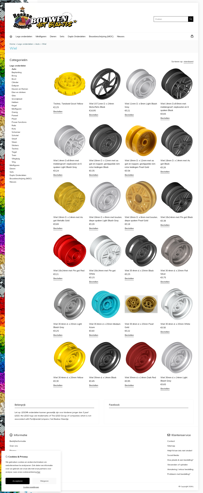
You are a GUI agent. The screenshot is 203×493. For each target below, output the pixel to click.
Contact (171, 441)
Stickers (15, 145)
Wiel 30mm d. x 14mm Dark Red (140, 377)
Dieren (53, 36)
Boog (14, 75)
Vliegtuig (16, 158)
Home (12, 44)
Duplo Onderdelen (76, 36)
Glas (14, 95)
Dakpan (15, 85)
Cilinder (15, 82)
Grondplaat (17, 99)
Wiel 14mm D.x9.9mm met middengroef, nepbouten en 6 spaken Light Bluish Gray (67, 163)
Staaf (14, 138)
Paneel (15, 115)
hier (38, 472)
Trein (14, 155)
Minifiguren (41, 36)
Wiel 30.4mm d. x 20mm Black (139, 270)
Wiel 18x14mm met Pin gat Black (176, 217)
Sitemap (171, 446)
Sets (62, 36)
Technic (15, 148)
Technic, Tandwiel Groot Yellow (68, 103)
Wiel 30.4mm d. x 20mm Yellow (68, 377)
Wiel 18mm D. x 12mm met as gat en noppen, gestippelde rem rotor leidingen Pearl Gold (140, 163)
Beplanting (17, 72)
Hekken (15, 102)
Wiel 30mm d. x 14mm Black (102, 377)
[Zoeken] (190, 19)
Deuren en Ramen (20, 89)
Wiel (44, 44)
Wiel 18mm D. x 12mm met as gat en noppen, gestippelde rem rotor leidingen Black (104, 163)
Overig (15, 112)
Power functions (19, 122)
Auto (37, 44)
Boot (14, 79)
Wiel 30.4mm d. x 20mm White (175, 324)
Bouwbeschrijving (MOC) (101, 36)
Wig (14, 162)
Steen (14, 142)
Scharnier (16, 132)
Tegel (14, 152)
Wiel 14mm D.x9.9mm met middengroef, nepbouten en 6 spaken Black (174, 107)
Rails (14, 125)
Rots (14, 129)
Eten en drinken (19, 92)
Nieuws (120, 36)
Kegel (14, 105)
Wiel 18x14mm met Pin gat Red (68, 270)
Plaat (14, 119)
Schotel (15, 135)
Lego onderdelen (24, 36)
